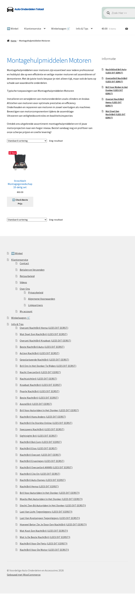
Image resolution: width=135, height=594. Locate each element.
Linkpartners (35, 305)
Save (14, 153)
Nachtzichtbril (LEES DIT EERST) (38, 378)
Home (13, 40)
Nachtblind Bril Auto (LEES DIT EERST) (116, 71)
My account (26, 311)
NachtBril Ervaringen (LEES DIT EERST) (42, 461)
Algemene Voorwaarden (41, 298)
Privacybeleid (35, 292)
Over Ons (25, 288)
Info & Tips (82, 28)
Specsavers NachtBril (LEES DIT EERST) (42, 429)
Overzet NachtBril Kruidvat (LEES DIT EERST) (45, 340)
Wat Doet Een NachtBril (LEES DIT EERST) (115, 114)
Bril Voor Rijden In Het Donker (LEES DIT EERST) (117, 90)
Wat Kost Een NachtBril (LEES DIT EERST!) (44, 530)
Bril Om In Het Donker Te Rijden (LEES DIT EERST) (48, 365)
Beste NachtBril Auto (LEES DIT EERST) (42, 346)
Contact (24, 263)
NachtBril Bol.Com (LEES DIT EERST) (41, 442)
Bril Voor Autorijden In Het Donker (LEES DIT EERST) (49, 410)
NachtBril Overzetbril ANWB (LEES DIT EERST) (46, 467)
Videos (23, 282)
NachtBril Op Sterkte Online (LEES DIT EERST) (46, 423)
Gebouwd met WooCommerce (23, 574)
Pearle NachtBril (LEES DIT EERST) (39, 391)
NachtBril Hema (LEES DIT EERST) (39, 486)
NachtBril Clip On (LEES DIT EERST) (40, 473)
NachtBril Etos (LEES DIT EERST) (38, 448)
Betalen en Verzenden (32, 269)
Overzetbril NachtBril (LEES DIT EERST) (116, 80)
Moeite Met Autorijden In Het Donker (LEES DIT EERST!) (51, 499)
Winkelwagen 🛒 (60, 28)
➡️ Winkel (12, 28)
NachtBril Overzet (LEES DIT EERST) (40, 454)
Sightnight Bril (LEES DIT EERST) (38, 435)
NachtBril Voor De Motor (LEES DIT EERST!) (44, 549)
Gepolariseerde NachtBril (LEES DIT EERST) (44, 359)
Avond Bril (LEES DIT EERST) (36, 404)
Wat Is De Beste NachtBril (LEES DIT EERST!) (45, 537)
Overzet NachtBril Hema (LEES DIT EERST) (115, 102)
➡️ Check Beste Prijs (20, 201)
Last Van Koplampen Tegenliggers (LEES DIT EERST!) (50, 518)
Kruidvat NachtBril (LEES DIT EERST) (40, 384)
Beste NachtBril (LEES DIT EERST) (39, 397)
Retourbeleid (27, 276)
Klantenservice (32, 28)
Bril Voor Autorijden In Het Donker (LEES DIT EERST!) (50, 492)
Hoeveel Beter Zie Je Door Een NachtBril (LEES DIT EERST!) (53, 524)
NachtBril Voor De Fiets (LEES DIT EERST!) (43, 543)
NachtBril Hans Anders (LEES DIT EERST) (43, 416)
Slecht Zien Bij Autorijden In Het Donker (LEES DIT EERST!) (53, 505)
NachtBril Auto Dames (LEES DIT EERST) (43, 480)
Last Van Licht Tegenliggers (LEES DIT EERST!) (46, 511)
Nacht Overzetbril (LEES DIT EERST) (40, 372)
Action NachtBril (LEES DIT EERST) (39, 353)
